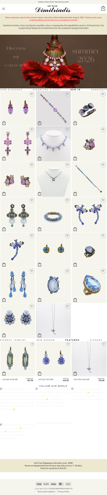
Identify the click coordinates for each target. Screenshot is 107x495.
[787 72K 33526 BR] (53, 285)
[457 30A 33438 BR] (89, 249)
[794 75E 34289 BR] (17, 179)
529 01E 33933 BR (45, 379)
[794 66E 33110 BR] (17, 143)
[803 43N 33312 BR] (53, 320)
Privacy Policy (63, 491)
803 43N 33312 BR (81, 379)
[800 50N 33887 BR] (53, 143)
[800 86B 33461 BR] (53, 108)
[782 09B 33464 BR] (53, 214)
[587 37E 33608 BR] (17, 320)
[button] (3, 8)
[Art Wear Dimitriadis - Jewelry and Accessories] (53, 9)
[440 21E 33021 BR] (17, 108)
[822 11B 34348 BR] (89, 179)
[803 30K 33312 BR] (17, 249)
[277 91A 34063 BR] (89, 108)
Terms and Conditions (47, 491)
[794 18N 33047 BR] (53, 179)
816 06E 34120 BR (10, 379)
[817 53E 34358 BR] (17, 214)
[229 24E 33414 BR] (53, 249)
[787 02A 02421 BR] (89, 285)
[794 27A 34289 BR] (89, 143)
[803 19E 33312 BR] (89, 214)
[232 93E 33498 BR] (17, 285)
